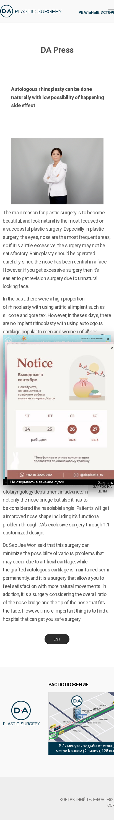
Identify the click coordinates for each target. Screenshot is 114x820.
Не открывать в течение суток (37, 482)
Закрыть (105, 483)
